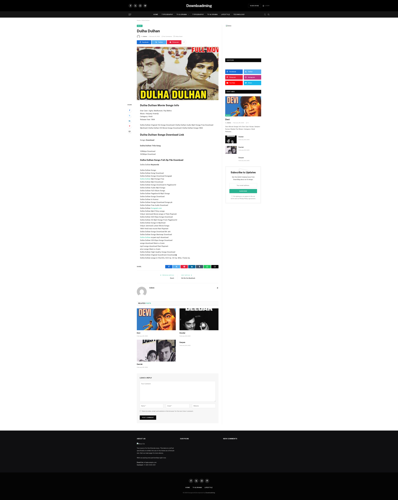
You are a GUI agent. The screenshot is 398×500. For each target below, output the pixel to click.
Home (155, 14)
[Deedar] (199, 319)
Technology (239, 14)
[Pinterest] (129, 126)
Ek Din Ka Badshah (188, 278)
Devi (138, 333)
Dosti (172, 278)
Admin (145, 36)
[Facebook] (129, 110)
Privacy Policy (244, 198)
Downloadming (210, 492)
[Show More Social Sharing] (184, 42)
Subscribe (254, 6)
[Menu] (130, 14)
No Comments (167, 36)
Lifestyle (225, 14)
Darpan (182, 342)
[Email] (129, 131)
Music (140, 26)
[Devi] (156, 319)
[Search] (268, 14)
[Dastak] (156, 351)
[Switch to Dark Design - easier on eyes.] (265, 14)
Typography (167, 14)
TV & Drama (182, 14)
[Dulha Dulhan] (177, 73)
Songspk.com (156, 208)
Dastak (140, 364)
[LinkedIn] (129, 121)
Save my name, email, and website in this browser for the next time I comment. (167, 411)
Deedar (182, 333)
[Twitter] (129, 115)
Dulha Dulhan (145, 179)
